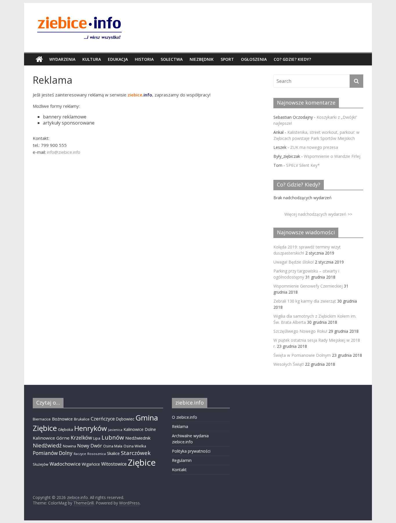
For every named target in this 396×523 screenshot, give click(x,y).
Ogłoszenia (254, 59)
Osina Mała (112, 446)
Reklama (180, 426)
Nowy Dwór (89, 445)
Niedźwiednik (137, 438)
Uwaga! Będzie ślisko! (293, 262)
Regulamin (182, 460)
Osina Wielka (134, 446)
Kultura (91, 59)
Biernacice (42, 419)
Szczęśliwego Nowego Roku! (300, 331)
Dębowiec (125, 419)
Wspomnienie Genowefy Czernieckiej (308, 286)
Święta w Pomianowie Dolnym (302, 355)
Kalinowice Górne (51, 438)
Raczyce (80, 454)
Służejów (40, 464)
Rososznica (96, 453)
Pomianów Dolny (52, 453)
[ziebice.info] (39, 59)
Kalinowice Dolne (139, 429)
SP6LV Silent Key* (303, 165)
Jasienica (115, 429)
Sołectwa (172, 59)
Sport (227, 59)
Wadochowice (65, 463)
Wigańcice (91, 464)
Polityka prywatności (191, 451)
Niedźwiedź (47, 445)
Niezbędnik (202, 59)
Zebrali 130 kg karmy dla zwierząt (304, 301)
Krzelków (81, 437)
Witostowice (114, 464)
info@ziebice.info (63, 152)
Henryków (90, 428)
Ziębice (142, 462)
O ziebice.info (184, 417)
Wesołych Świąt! (288, 364)
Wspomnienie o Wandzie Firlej (332, 156)
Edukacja (118, 59)
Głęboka (65, 429)
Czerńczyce (103, 419)
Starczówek (135, 452)
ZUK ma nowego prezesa (314, 147)
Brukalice (82, 419)
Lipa (96, 438)
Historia (144, 59)
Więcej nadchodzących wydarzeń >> (318, 214)
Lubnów (112, 437)
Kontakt (179, 469)
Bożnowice (62, 419)
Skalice (113, 453)
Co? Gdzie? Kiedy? (292, 59)
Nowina (69, 446)
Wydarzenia (62, 59)
